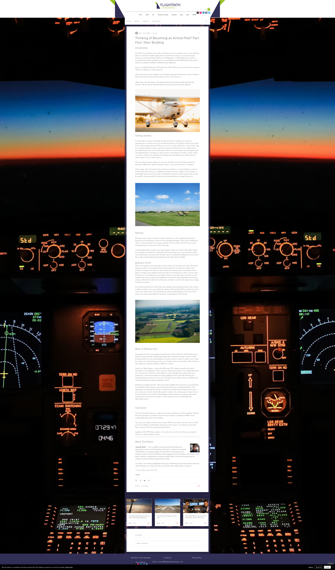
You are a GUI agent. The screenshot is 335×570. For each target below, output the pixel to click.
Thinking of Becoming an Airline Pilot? (146, 470)
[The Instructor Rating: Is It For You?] (167, 506)
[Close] (333, 567)
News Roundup (156, 21)
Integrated (146, 21)
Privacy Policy (69, 567)
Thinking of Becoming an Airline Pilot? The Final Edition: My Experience (139, 517)
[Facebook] (206, 13)
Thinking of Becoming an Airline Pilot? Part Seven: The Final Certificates (195, 517)
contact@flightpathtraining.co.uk (170, 562)
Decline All (319, 567)
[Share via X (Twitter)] (140, 480)
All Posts (128, 21)
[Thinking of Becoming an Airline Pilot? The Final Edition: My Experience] (139, 506)
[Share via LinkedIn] (144, 480)
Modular (137, 21)
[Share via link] (149, 480)
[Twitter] (209, 13)
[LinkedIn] (203, 13)
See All (207, 495)
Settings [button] (310, 567)
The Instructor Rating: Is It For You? (167, 517)
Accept (327, 567)
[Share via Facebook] (136, 480)
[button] (208, 9)
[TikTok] (198, 13)
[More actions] (199, 33)
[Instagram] (201, 13)
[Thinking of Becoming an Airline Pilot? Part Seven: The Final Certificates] (195, 506)
